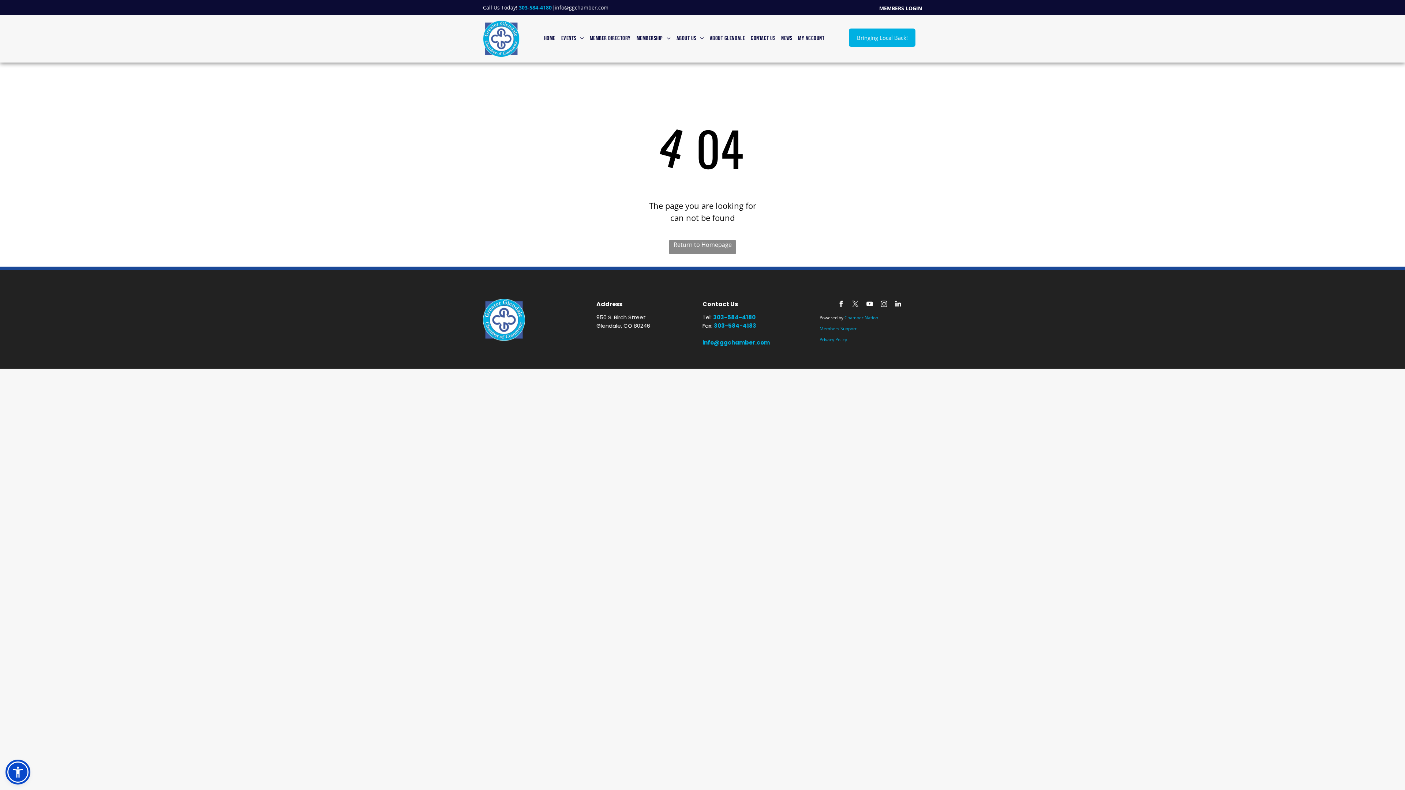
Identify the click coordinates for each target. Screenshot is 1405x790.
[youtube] (870, 305)
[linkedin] (898, 305)
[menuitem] (549, 39)
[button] (18, 772)
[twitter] (855, 305)
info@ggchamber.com (581, 7)
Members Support (838, 329)
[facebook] (841, 305)
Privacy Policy (833, 339)
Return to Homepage (703, 245)
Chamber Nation (861, 318)
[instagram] (884, 305)
